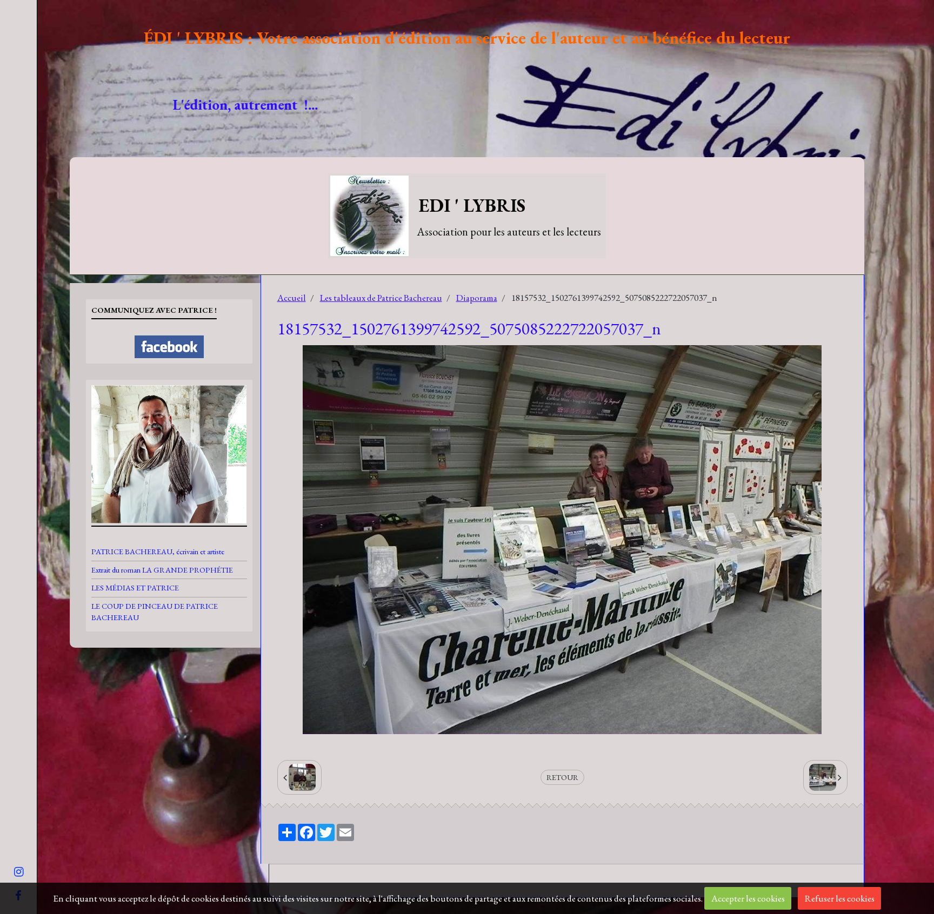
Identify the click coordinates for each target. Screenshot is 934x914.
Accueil (291, 298)
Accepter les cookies (748, 898)
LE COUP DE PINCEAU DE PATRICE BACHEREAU (154, 611)
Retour (562, 777)
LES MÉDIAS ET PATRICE (135, 587)
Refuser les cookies (840, 898)
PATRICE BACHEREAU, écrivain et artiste (157, 551)
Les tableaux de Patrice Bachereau (381, 298)
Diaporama (476, 298)
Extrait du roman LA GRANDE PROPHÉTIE (162, 569)
